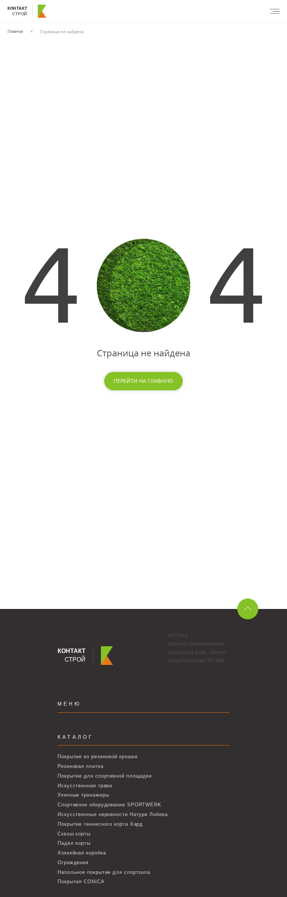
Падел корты (74, 843)
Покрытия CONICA (81, 881)
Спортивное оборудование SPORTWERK (109, 804)
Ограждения (73, 862)
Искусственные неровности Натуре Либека (113, 814)
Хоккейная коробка (82, 853)
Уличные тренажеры (83, 795)
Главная (15, 31)
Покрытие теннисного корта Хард (100, 824)
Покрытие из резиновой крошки (97, 756)
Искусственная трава (85, 785)
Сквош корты (74, 834)
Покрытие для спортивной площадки (105, 776)
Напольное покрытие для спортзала (104, 872)
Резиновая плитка (81, 766)
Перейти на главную (143, 380)
